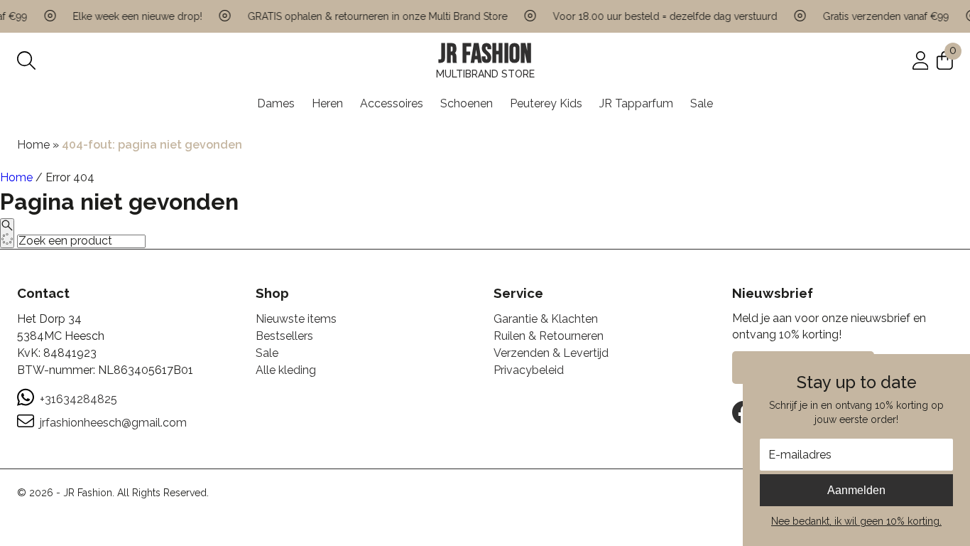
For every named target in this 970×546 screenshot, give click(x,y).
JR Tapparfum (636, 103)
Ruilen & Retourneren (549, 336)
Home (33, 144)
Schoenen (466, 103)
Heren (327, 103)
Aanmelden (856, 490)
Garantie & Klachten (546, 319)
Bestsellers (284, 336)
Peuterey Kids (546, 103)
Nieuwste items (296, 319)
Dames (276, 103)
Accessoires (391, 103)
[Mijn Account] (920, 59)
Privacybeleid (529, 370)
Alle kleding (286, 370)
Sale (701, 103)
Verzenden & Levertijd (551, 353)
